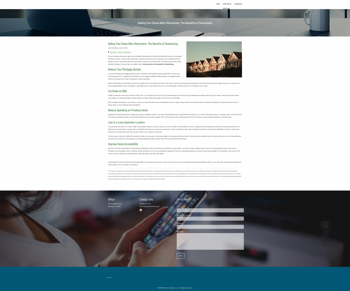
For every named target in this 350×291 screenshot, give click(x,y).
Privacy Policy (109, 277)
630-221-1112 (146, 204)
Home (218, 4)
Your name (189, 207)
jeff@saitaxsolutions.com (150, 206)
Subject (188, 223)
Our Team (226, 8)
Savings (120, 52)
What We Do (227, 4)
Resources (238, 4)
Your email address (192, 215)
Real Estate (127, 52)
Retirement (113, 52)
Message (188, 232)
